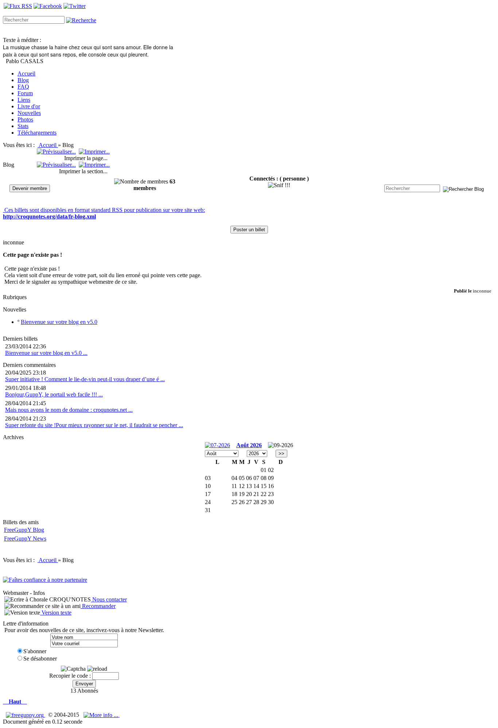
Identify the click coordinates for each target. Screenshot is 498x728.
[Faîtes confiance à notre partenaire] (45, 580)
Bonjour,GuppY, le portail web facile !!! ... (54, 394)
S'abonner (34, 651)
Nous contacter (109, 599)
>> (281, 453)
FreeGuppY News (25, 538)
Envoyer (84, 683)
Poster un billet (249, 229)
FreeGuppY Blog (24, 530)
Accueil (48, 145)
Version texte (55, 612)
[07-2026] (217, 445)
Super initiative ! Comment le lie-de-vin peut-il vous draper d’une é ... (85, 379)
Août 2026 (249, 445)
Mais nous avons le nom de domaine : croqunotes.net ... (69, 410)
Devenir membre (29, 188)
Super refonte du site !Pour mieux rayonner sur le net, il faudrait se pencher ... (94, 425)
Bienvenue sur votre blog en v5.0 (59, 322)
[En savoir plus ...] (101, 715)
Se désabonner (40, 658)
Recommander (98, 606)
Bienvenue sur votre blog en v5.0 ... (46, 353)
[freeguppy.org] (25, 715)
